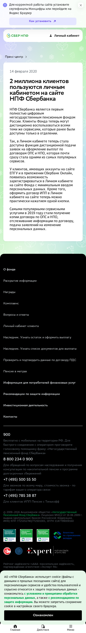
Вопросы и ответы (16, 315)
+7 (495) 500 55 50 (19, 480)
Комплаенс (11, 303)
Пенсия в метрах (15, 371)
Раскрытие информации (20, 281)
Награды (9, 292)
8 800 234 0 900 (18, 459)
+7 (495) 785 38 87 (19, 496)
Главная (15, 629)
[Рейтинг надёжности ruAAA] (47, 551)
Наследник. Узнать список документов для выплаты (40, 349)
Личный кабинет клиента (21, 326)
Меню (70, 629)
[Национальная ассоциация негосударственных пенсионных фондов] (19, 551)
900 (6, 435)
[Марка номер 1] (7, 551)
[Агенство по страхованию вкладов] (9, 535)
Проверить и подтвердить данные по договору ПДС (39, 360)
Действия (43, 629)
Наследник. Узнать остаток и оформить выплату (37, 337)
